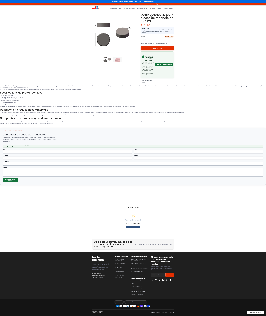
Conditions (171, 312)
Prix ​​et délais (6, 161)
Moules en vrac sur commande (119, 268)
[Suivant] (131, 33)
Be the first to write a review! (133, 227)
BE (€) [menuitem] (173, 3)
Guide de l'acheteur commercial (139, 268)
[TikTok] (159, 280)
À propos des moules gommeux (139, 281)
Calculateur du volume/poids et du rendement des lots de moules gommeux (153, 244)
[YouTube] (155, 280)
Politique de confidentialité (138, 291)
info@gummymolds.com (98, 275)
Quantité (136, 155)
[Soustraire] (142, 40)
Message (5, 167)
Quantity (143, 36)
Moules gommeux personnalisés (119, 260)
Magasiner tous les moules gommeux (119, 272)
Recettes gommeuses (137, 271)
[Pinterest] (166, 280)
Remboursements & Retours (138, 289)
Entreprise (5, 155)
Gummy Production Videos (138, 274)
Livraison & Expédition (136, 286)
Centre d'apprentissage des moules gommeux (138, 260)
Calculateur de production (137, 266)
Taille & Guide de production (138, 263)
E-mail (135, 149)
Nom (4, 149)
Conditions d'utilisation (137, 294)
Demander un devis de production (164, 64)
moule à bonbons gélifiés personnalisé (43, 123)
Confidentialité (164, 312)
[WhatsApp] (170, 280)
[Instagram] (152, 280)
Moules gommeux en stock (120, 264)
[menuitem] (163, 4)
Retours (158, 312)
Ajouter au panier (157, 48)
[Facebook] (163, 280)
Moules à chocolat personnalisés (119, 276)
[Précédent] (93, 33)
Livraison (153, 312)
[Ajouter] (147, 40)
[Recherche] (157, 4)
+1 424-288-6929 (96, 273)
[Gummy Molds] (95, 8)
